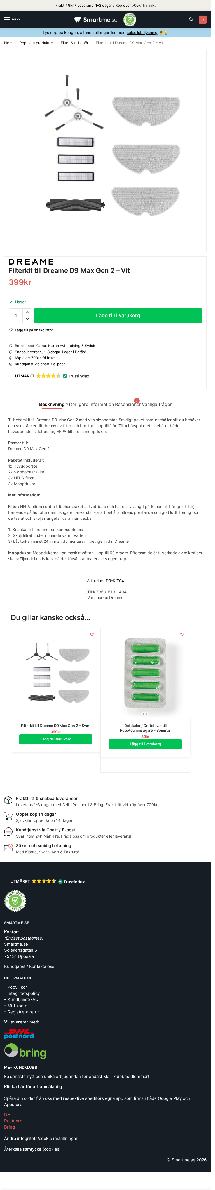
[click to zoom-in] (105, 150)
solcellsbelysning (142, 32)
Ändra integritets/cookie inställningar (41, 1138)
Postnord (13, 1120)
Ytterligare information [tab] (90, 404)
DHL (8, 1114)
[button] (202, 20)
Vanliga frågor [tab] (157, 404)
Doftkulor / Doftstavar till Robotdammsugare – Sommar (145, 728)
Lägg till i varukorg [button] (55, 739)
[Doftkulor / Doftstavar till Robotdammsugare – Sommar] (145, 673)
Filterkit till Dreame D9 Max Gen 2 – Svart (56, 725)
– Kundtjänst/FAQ (21, 999)
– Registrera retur (21, 1012)
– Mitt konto (15, 1005)
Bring (9, 1127)
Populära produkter (36, 43)
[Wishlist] (92, 634)
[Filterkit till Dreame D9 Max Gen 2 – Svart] (56, 673)
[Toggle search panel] (191, 19)
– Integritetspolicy (22, 993)
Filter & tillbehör (74, 43)
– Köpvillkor (15, 987)
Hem (8, 43)
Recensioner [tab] (128, 403)
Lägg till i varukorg (118, 315)
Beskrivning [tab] (52, 404)
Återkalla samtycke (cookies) (32, 1149)
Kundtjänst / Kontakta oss (29, 966)
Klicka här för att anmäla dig (33, 1086)
